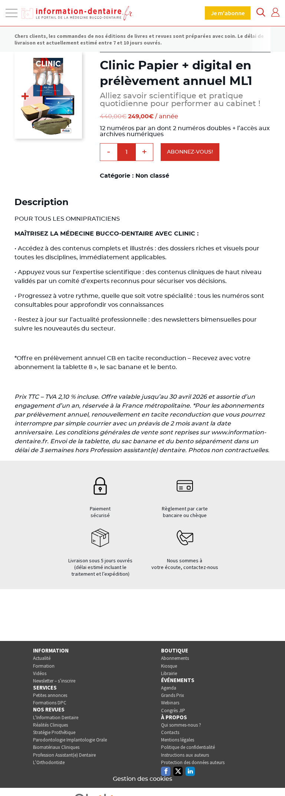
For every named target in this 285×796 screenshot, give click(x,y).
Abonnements (175, 658)
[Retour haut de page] (271, 776)
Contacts (170, 732)
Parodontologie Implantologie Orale (70, 740)
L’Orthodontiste (49, 762)
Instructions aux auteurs (185, 755)
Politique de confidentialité (188, 747)
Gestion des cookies (142, 779)
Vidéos (39, 673)
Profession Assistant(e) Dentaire (64, 755)
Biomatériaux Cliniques (56, 747)
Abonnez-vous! (190, 152)
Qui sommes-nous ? (181, 725)
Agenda (168, 688)
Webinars (170, 703)
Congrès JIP (173, 710)
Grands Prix (172, 695)
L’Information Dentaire (55, 717)
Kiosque (169, 666)
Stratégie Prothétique (54, 732)
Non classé (152, 176)
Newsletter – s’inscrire (54, 681)
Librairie (169, 673)
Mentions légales (177, 740)
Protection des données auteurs (193, 762)
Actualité (41, 658)
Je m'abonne (228, 13)
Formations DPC (49, 703)
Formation (44, 666)
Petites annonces (50, 695)
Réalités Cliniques (50, 725)
